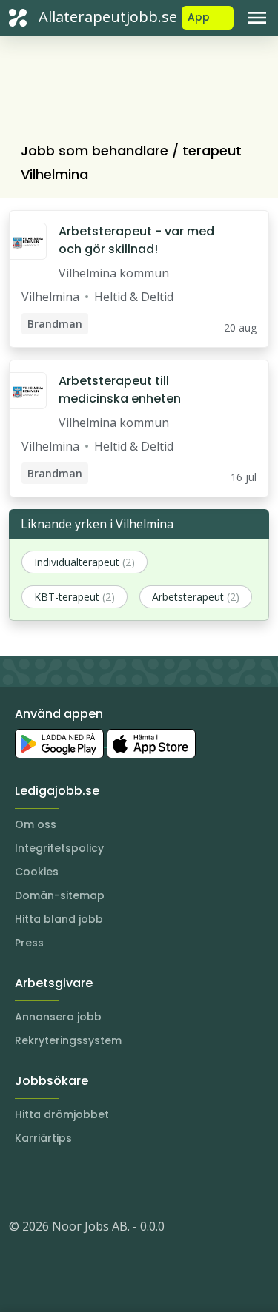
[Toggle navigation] (257, 18)
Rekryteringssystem (68, 1040)
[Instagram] (21, 1182)
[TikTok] (110, 1182)
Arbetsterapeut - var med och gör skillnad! (136, 240)
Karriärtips (43, 1138)
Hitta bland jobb (59, 919)
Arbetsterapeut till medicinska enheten (120, 389)
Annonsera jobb (58, 1016)
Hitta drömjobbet (62, 1114)
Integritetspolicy (59, 848)
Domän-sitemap (60, 895)
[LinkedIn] (50, 1182)
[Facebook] (80, 1182)
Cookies (37, 871)
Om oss (35, 824)
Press (29, 942)
